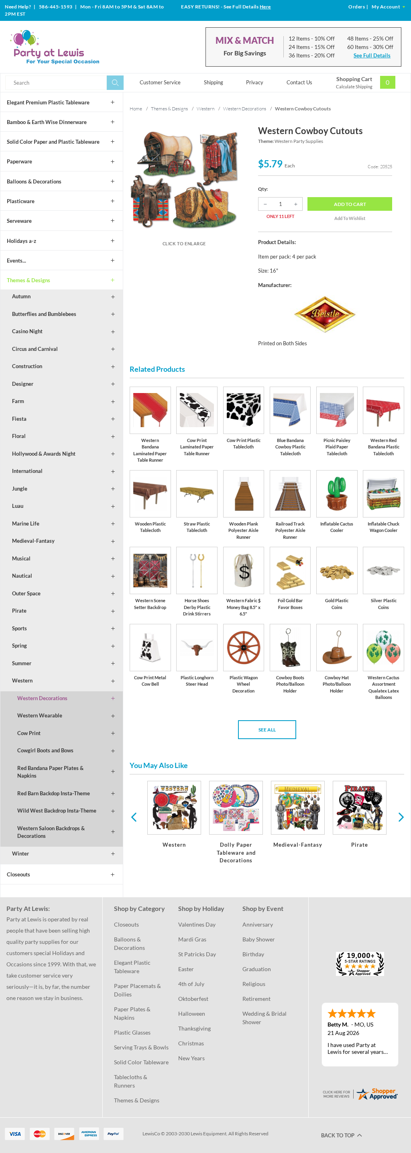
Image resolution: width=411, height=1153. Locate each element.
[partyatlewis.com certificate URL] (360, 1093)
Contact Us (299, 82)
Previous (133, 816)
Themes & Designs (28, 280)
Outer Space (26, 593)
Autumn (21, 296)
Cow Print (29, 733)
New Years (191, 1058)
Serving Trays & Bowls (141, 1047)
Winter (20, 853)
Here (265, 7)
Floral (19, 436)
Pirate (19, 610)
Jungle (19, 488)
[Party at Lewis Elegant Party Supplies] (72, 47)
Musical (21, 558)
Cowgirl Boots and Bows (45, 750)
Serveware (19, 221)
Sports (19, 628)
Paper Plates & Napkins (133, 1013)
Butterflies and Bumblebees (44, 314)
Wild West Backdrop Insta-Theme (56, 810)
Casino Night (27, 331)
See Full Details (372, 55)
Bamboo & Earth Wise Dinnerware (47, 122)
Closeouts (18, 874)
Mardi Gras (192, 939)
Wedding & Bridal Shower (265, 1017)
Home (136, 109)
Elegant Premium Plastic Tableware (48, 102)
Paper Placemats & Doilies (138, 990)
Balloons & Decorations (34, 181)
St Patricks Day (197, 954)
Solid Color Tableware (141, 1062)
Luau (17, 506)
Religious (253, 983)
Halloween (191, 1013)
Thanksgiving (194, 1028)
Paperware (19, 161)
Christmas (191, 1043)
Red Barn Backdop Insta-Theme (53, 793)
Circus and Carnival (35, 349)
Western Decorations (42, 698)
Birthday (253, 954)
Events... (16, 260)
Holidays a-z (21, 241)
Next (400, 816)
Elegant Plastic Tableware (133, 966)
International (27, 471)
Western (22, 680)
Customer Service (160, 82)
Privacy (254, 82)
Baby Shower (258, 939)
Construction (27, 366)
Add (350, 204)
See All (267, 730)
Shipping (213, 82)
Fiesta (19, 419)
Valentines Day (197, 924)
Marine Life (25, 523)
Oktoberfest (193, 998)
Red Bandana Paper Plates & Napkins (50, 772)
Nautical (22, 575)
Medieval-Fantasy (33, 541)
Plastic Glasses (132, 1032)
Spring (19, 645)
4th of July (191, 983)
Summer (21, 663)
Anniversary (257, 924)
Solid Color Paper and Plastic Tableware (53, 142)
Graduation (256, 969)
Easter (186, 969)
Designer (22, 384)
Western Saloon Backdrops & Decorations (51, 832)
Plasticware (21, 201)
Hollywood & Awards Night (43, 453)
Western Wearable (39, 715)
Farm (18, 401)
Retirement (256, 998)
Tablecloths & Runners (131, 1081)
